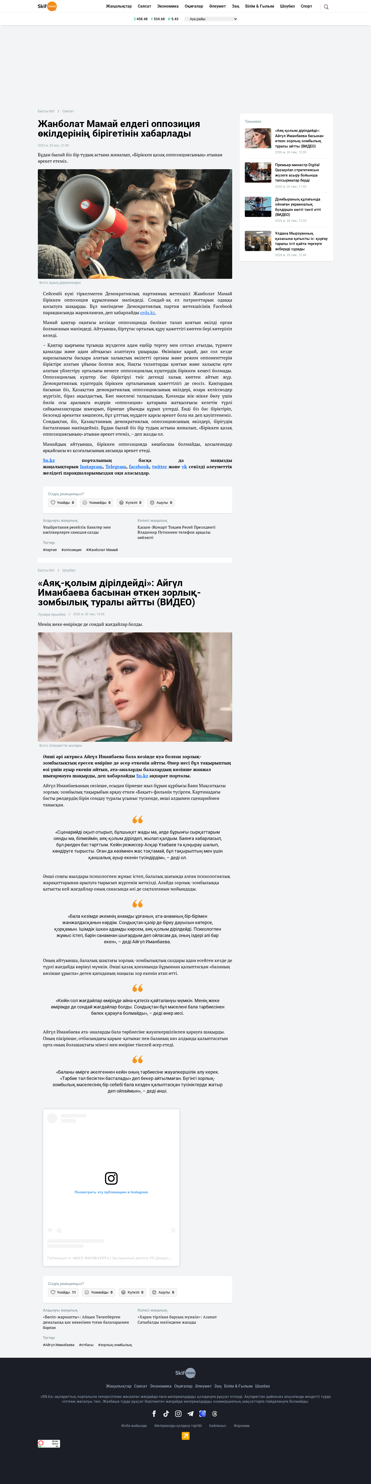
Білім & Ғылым (259, 6)
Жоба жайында (134, 1426)
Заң (235, 6)
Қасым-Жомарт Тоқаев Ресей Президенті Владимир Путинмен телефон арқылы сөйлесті (177, 532)
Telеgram (115, 466)
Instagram (91, 466)
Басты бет (46, 111)
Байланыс (217, 1426)
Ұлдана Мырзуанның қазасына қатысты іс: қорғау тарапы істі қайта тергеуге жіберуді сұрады (301, 241)
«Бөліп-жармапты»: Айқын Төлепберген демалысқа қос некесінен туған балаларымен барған (86, 1322)
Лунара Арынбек (52, 614)
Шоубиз (287, 6)
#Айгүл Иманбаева (58, 1345)
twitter (159, 466)
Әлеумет (217, 6)
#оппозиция (71, 550)
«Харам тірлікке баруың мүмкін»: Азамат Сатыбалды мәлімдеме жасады (177, 1319)
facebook (139, 466)
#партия (50, 550)
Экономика (168, 6)
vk (184, 466)
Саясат (144, 6)
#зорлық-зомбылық (115, 1345)
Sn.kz (49, 460)
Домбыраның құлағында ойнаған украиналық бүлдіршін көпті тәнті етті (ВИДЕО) (298, 207)
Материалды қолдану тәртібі (178, 1426)
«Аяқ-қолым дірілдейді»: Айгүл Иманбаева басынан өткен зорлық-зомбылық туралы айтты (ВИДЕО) (299, 139)
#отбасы (86, 1345)
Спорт (306, 6)
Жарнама (242, 1426)
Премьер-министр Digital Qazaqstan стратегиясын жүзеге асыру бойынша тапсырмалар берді (297, 173)
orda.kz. (148, 312)
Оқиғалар (194, 6)
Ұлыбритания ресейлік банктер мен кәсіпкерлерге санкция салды (77, 530)
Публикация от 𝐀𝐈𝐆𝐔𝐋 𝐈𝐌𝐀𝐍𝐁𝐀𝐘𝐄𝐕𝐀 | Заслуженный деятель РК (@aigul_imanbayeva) (118, 1258)
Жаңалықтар (119, 6)
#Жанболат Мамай (102, 550)
